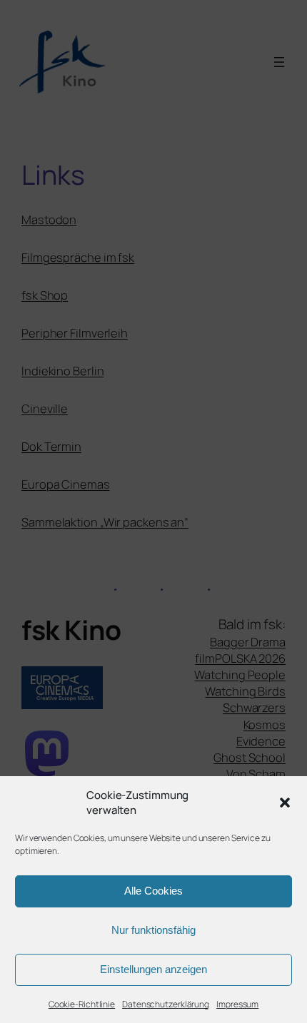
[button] (285, 802)
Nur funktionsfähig (153, 930)
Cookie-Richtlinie (82, 1004)
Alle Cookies (153, 891)
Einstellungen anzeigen (153, 969)
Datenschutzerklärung (165, 1004)
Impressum (237, 1004)
